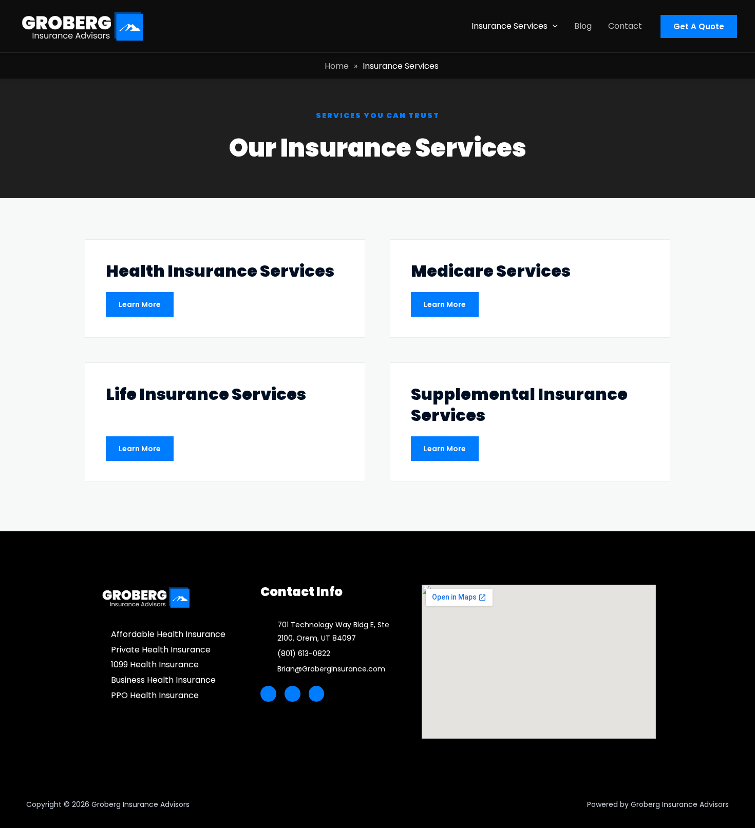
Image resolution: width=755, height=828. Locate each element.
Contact (625, 26)
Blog (583, 26)
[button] (553, 26)
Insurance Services (509, 26)
